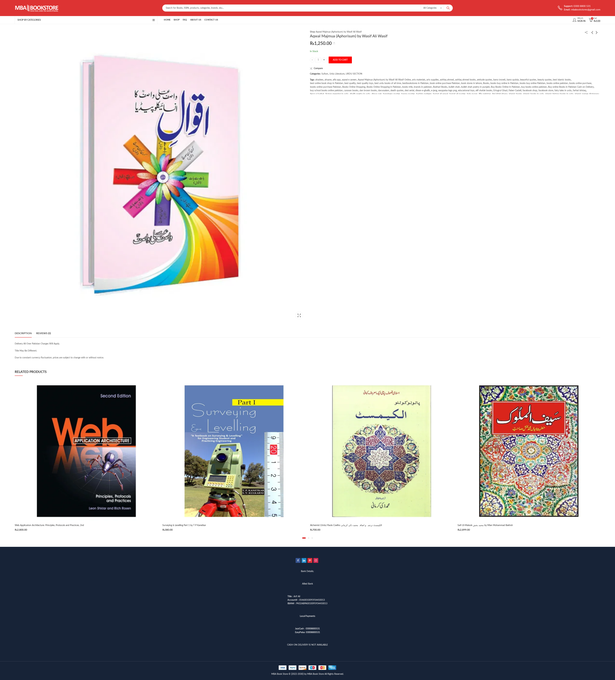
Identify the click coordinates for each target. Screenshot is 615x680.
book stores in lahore (471, 83)
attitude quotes (484, 80)
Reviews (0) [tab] (43, 333)
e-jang (434, 90)
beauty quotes (544, 80)
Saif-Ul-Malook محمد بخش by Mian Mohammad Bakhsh (337, 525)
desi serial (409, 90)
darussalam (383, 90)
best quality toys (365, 83)
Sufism (324, 74)
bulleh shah (454, 87)
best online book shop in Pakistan (326, 83)
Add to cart (340, 60)
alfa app (337, 80)
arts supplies (432, 80)
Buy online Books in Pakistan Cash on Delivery (571, 87)
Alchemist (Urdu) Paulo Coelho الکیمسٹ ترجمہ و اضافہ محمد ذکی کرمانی (198, 525)
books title (407, 87)
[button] (304, 538)
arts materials (418, 80)
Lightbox (299, 315)
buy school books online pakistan (326, 90)
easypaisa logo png (447, 90)
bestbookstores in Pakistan (415, 83)
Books (486, 83)
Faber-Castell (515, 90)
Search (448, 8)
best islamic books (562, 80)
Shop (312, 32)
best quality (350, 83)
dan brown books (368, 90)
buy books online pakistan (534, 87)
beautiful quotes (528, 80)
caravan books (351, 90)
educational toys (466, 90)
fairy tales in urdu (563, 90)
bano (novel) (499, 80)
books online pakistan (557, 83)
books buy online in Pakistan (504, 83)
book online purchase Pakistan (445, 83)
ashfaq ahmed (447, 80)
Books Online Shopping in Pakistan (384, 87)
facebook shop (530, 90)
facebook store (545, 90)
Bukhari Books (440, 87)
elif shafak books (484, 90)
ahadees (319, 80)
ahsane (328, 80)
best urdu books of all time (387, 83)
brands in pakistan (423, 87)
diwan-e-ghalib (422, 90)
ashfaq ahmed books (465, 80)
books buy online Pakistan (532, 83)
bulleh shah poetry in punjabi (475, 87)
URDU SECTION (354, 74)
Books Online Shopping (353, 87)
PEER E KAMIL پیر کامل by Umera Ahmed (478, 525)
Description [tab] (23, 333)
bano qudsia (513, 80)
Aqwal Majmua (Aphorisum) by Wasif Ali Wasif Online (384, 80)
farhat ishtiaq (579, 90)
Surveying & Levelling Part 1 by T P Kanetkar (36, 525)
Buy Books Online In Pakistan (505, 87)
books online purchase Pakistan (325, 87)
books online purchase (580, 83)
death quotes (396, 90)
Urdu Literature (336, 74)
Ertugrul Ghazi (500, 90)
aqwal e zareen (349, 80)
